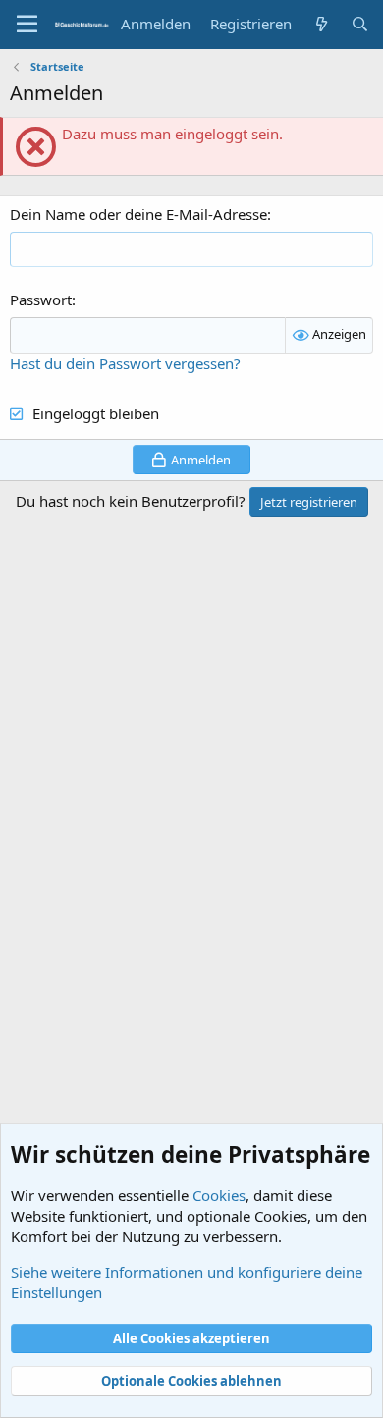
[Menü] (27, 24)
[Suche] (360, 24)
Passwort (41, 299)
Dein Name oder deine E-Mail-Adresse (138, 214)
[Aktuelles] (320, 24)
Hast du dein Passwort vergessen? (125, 363)
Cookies (219, 1195)
